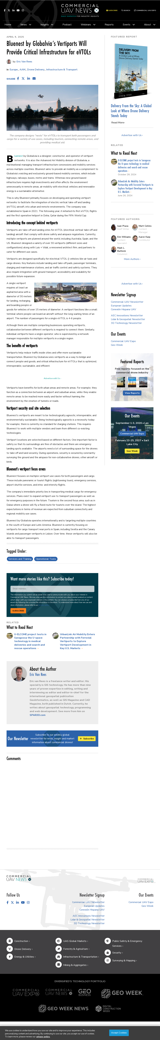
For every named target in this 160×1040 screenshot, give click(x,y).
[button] (18, 78)
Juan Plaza (122, 225)
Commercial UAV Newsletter (127, 302)
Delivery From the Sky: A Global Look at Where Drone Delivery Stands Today (131, 110)
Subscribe (18, 610)
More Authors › (132, 259)
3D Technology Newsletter (126, 323)
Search (126, 10)
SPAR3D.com (37, 715)
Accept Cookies (119, 1032)
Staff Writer (123, 229)
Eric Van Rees (24, 61)
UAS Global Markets (74, 941)
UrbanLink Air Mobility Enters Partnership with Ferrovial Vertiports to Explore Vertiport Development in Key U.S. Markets (77, 641)
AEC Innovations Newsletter (127, 315)
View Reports (132, 393)
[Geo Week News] (63, 1009)
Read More (117, 122)
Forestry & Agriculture (75, 949)
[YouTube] (18, 10)
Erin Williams (124, 236)
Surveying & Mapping (123, 960)
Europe (14, 69)
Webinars (86, 24)
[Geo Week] (122, 993)
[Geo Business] (84, 993)
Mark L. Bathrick (121, 249)
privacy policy (44, 605)
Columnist (122, 254)
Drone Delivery (35, 69)
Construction (21, 941)
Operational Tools (46, 559)
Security (116, 952)
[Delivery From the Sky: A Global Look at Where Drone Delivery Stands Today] (132, 71)
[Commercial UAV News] (59, 993)
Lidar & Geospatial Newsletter (128, 319)
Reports (109, 24)
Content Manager (143, 230)
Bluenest (18, 156)
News (23, 24)
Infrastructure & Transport (62, 69)
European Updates (121, 305)
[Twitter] (9, 10)
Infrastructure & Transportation (80, 956)
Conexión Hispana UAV (123, 309)
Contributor (144, 240)
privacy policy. (43, 1036)
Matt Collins (145, 225)
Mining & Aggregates (75, 965)
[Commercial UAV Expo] (145, 880)
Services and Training (19, 559)
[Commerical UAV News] (19, 878)
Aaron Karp (144, 236)
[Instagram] (23, 10)
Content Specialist (122, 241)
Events (126, 24)
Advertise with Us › (52, 378)
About (147, 24)
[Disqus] (52, 803)
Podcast (67, 24)
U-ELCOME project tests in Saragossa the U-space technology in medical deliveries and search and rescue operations (30, 641)
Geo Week (117, 345)
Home (8, 24)
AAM (22, 69)
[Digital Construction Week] (108, 1009)
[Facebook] (4, 10)
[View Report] (121, 382)
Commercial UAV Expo (146, 10)
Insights (44, 24)
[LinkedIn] (13, 10)
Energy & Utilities (24, 956)
